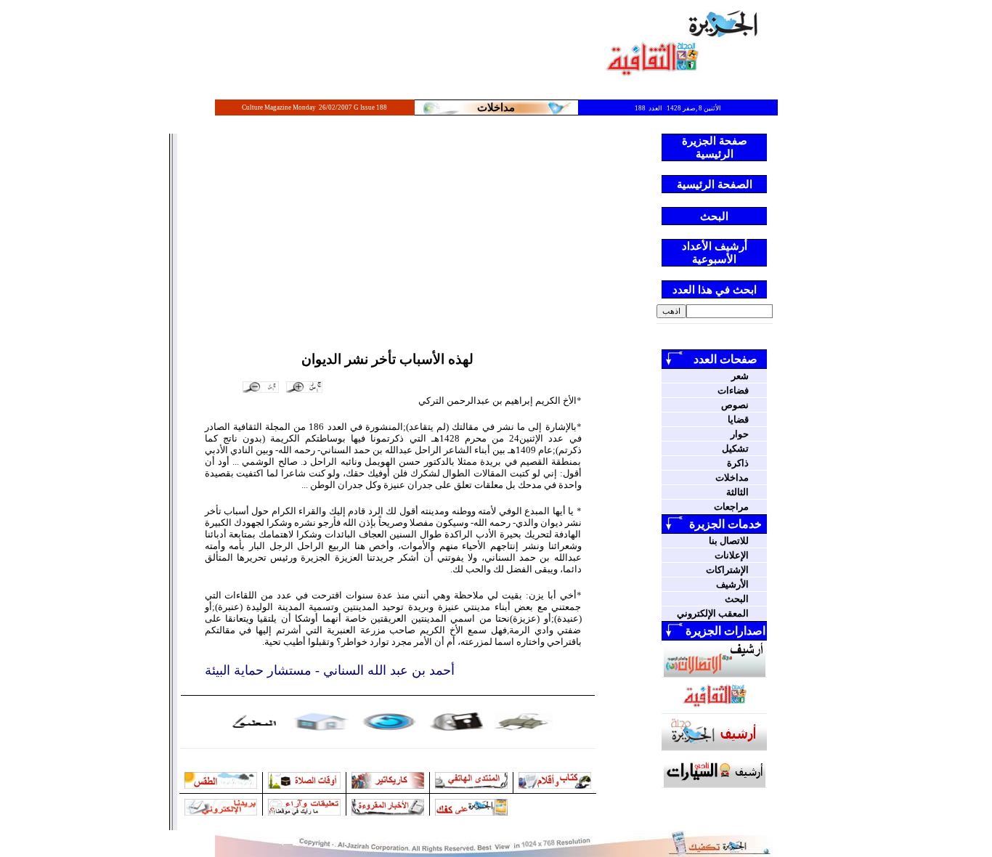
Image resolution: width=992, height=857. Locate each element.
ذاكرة (738, 463)
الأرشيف (732, 584)
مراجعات (731, 506)
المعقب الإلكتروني (713, 613)
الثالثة (737, 492)
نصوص (735, 404)
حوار (740, 433)
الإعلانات (732, 555)
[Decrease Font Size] (261, 387)
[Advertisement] (387, 242)
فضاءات (733, 390)
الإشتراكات (727, 569)
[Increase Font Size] (304, 387)
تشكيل (735, 448)
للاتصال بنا (729, 540)
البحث (737, 598)
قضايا (738, 419)
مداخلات (732, 477)
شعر (740, 375)
